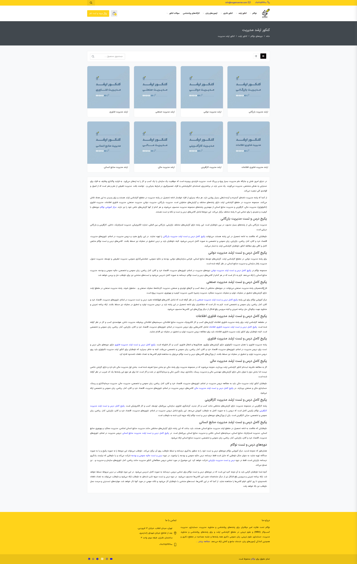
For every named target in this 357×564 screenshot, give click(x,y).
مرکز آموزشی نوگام (108, 207)
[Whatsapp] (93, 559)
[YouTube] (111, 559)
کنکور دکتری (228, 13)
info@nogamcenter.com (236, 2)
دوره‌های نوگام (257, 36)
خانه (268, 36)
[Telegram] (97, 559)
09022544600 (260, 2)
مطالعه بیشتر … (203, 541)
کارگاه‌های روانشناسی (191, 13)
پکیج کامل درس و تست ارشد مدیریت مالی (213, 388)
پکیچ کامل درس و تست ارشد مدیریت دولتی (231, 270)
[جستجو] (93, 56)
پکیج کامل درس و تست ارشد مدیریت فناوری (135, 344)
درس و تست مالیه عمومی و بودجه (146, 455)
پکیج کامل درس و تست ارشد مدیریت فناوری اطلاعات (233, 327)
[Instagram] (107, 559)
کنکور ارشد (242, 13)
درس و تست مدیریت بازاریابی (221, 460)
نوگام (254, 13)
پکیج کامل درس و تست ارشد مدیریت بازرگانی (184, 236)
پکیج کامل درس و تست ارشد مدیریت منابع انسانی (145, 433)
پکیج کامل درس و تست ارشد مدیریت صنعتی (217, 299)
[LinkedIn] (89, 559)
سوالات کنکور (174, 13)
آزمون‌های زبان (211, 13)
